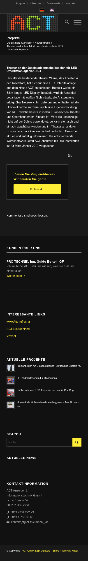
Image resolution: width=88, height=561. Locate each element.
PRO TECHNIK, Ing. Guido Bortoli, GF (35, 261)
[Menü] (75, 23)
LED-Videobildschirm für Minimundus (37, 378)
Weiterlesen (14, 275)
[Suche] (64, 23)
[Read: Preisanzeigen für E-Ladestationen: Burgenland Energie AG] (11, 368)
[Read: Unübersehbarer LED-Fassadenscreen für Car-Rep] (11, 393)
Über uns (35, 3)
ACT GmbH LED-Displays (36, 550)
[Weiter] (74, 268)
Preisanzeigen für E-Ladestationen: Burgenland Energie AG (49, 365)
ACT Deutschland (18, 329)
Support (20, 3)
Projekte (13, 38)
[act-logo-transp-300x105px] (36, 23)
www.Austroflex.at (18, 321)
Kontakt (70, 3)
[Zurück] (13, 268)
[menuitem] (20, 3)
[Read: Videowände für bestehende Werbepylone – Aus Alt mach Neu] (11, 405)
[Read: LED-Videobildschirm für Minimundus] (11, 380)
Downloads (53, 3)
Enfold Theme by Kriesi (65, 550)
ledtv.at (11, 336)
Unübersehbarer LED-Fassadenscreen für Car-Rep (45, 390)
